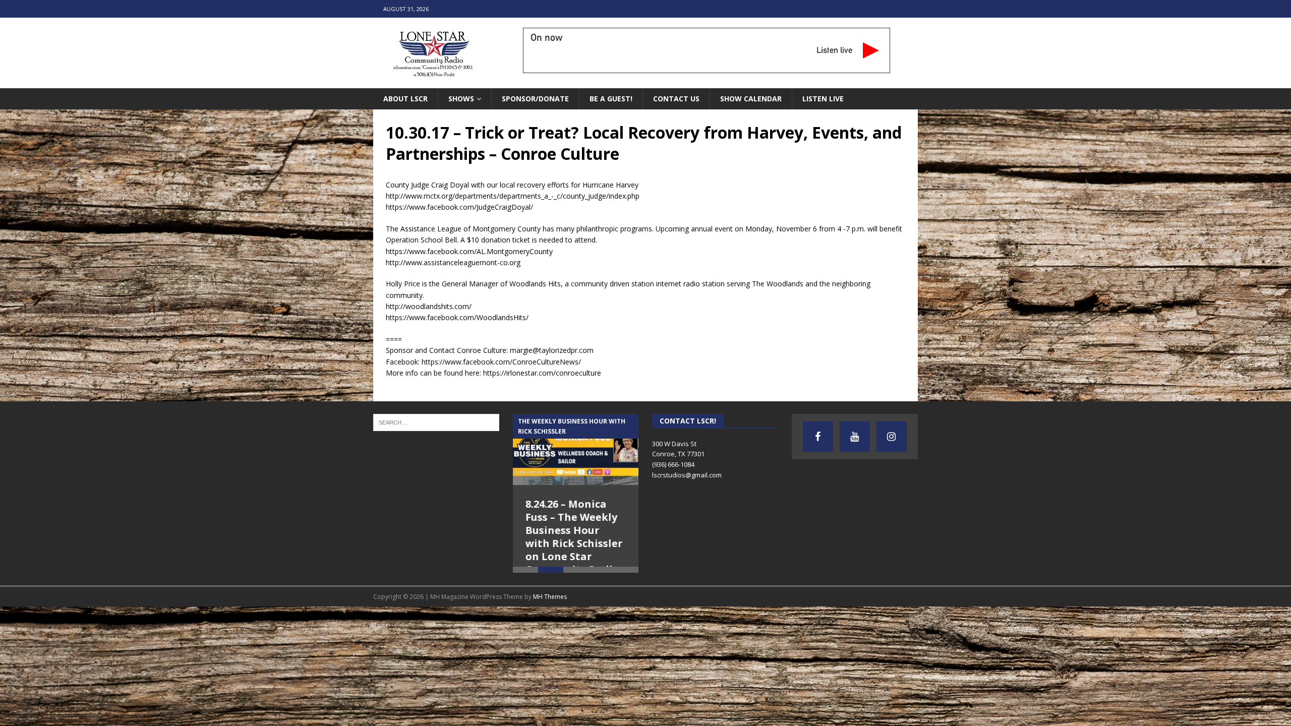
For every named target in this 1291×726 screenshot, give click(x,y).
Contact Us (676, 98)
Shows (461, 98)
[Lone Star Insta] (891, 436)
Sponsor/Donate (535, 98)
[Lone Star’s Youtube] (855, 436)
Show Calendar (751, 98)
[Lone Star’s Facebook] (818, 436)
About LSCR (405, 98)
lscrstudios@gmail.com (687, 474)
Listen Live (823, 98)
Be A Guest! (611, 98)
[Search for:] (436, 422)
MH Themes (550, 619)
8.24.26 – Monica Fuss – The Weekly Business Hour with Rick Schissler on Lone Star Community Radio (574, 536)
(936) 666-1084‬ (673, 464)
